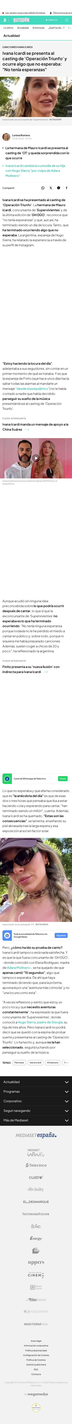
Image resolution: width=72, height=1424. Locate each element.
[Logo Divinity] (36, 1189)
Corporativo (12, 1101)
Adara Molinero (18, 967)
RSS (36, 1369)
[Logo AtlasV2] (36, 1299)
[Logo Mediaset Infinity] (36, 1153)
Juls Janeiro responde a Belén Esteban (25, 13)
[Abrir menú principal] (67, 20)
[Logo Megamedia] (38, 1394)
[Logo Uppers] (36, 1262)
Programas (11, 1091)
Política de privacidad (36, 1350)
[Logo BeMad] (36, 1250)
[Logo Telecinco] (36, 1165)
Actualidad (23, 28)
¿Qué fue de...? (56, 28)
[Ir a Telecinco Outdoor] (20, 20)
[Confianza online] (36, 1411)
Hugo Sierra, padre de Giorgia (40, 1022)
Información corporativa (36, 1345)
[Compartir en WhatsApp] (43, 188)
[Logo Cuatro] (36, 1177)
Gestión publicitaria (36, 1364)
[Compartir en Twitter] (51, 188)
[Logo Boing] (36, 1226)
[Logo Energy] (36, 1238)
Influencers (53, 1063)
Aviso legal (36, 1341)
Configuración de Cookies (36, 1355)
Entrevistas (39, 28)
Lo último (8, 28)
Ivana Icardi (35, 1063)
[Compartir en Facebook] (66, 188)
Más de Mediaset (15, 1120)
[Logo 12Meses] (36, 1287)
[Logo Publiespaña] (36, 1311)
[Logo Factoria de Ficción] (36, 1214)
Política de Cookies (36, 1360)
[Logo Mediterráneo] (36, 1323)
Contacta (36, 1374)
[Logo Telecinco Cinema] (36, 1275)
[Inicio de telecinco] (4, 20)
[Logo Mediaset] (36, 1137)
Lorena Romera (21, 135)
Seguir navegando (16, 1111)
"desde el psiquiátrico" (32, 388)
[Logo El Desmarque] (36, 1202)
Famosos (19, 1063)
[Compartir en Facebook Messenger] (59, 188)
